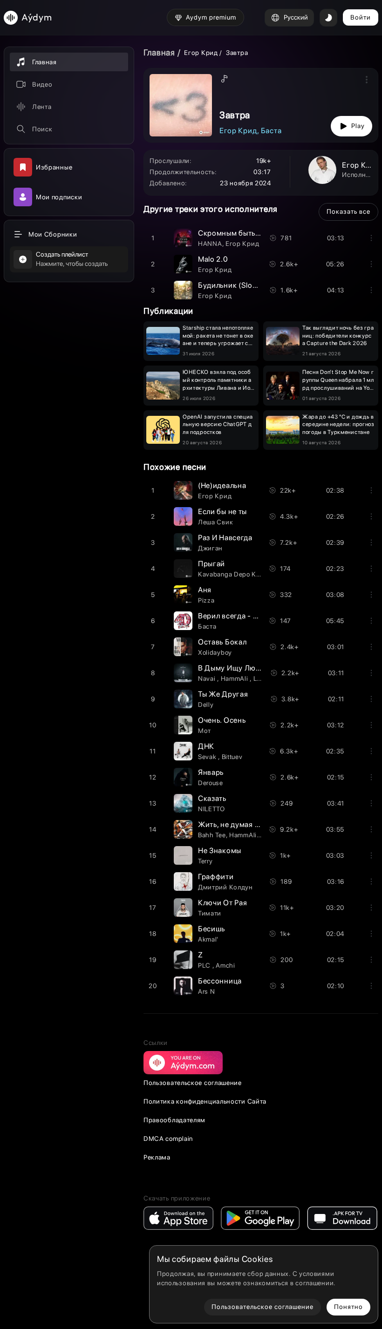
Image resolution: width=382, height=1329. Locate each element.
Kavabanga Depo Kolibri (234, 574)
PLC (205, 965)
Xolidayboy (215, 652)
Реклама (157, 1157)
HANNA (210, 243)
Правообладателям (174, 1120)
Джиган (210, 548)
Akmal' (208, 939)
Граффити (216, 876)
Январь (211, 772)
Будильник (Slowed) (233, 285)
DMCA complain (168, 1138)
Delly (206, 704)
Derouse (210, 783)
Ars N (206, 991)
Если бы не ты (222, 511)
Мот (204, 730)
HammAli (235, 678)
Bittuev (232, 756)
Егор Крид (201, 52)
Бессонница (220, 980)
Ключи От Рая (222, 902)
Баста (271, 130)
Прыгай (211, 563)
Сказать (212, 798)
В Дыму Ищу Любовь (235, 668)
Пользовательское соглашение (192, 1082)
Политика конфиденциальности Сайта (204, 1101)
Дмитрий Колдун (225, 887)
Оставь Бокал (222, 641)
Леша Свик (215, 522)
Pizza (206, 600)
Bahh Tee (212, 835)
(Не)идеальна (222, 485)
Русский (296, 17)
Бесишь (211, 928)
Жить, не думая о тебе (237, 824)
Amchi (225, 965)
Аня (204, 589)
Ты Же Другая (223, 694)
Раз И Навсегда (225, 537)
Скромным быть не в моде (245, 233)
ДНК (206, 746)
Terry (205, 861)
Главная (159, 52)
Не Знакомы (219, 850)
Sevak (208, 756)
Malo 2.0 (213, 259)
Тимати (209, 913)
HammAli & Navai (255, 835)
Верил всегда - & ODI (235, 615)
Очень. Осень (222, 720)
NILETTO (211, 809)
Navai (207, 678)
